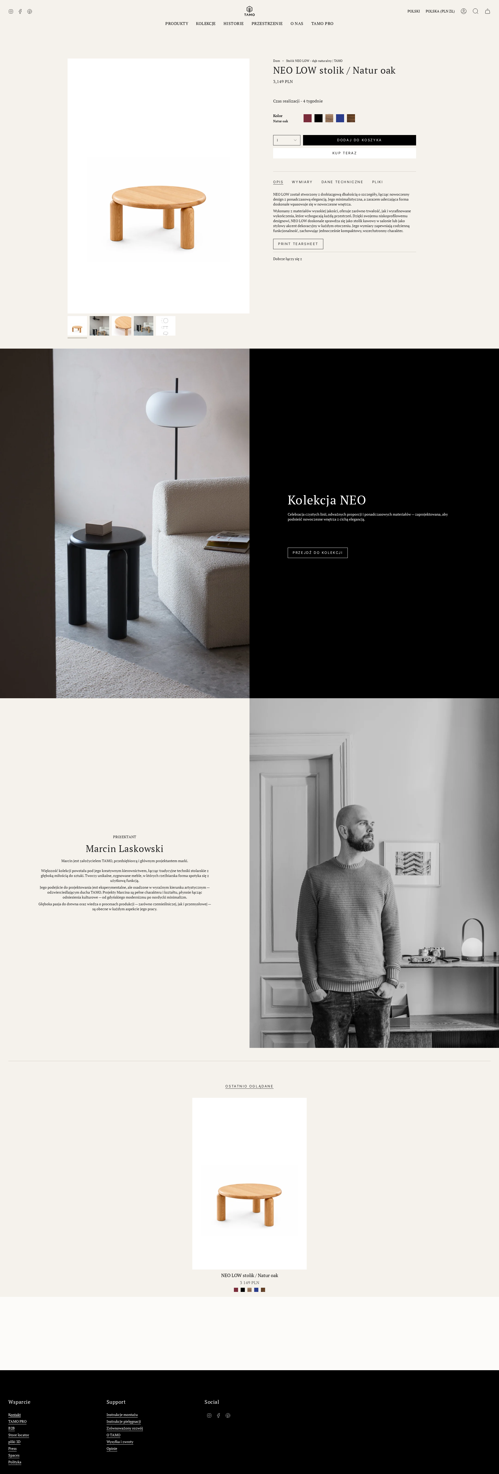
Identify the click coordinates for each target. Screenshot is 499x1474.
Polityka (14, 1461)
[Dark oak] (263, 1290)
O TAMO (113, 1434)
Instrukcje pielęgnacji (124, 1421)
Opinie (112, 1448)
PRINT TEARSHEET (298, 244)
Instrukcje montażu (122, 1414)
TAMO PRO (17, 1421)
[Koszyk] (488, 11)
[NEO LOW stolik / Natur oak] (249, 1184)
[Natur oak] (249, 1290)
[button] (176, 23)
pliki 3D (14, 1441)
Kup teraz (344, 153)
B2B (11, 1428)
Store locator (18, 1434)
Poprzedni (67, 186)
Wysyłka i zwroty (120, 1441)
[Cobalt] (256, 1290)
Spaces (13, 1455)
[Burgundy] (236, 1290)
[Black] (243, 1290)
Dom (276, 61)
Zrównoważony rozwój (125, 1428)
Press (12, 1448)
